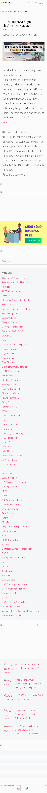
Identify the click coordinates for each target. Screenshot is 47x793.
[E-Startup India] (7, 3)
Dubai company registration (14, 366)
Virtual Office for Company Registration (20, 611)
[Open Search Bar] (29, 3)
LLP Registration (9, 486)
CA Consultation (9, 318)
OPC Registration (10, 509)
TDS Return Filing (10, 571)
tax (3, 562)
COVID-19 (7, 335)
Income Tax (7, 446)
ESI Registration (9, 384)
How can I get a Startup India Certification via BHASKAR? (23, 146)
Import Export (8, 442)
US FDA (5, 597)
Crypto (5, 340)
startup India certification (13, 557)
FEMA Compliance (10, 393)
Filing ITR (6, 402)
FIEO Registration (10, 397)
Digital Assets (8, 353)
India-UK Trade (9, 451)
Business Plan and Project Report (17, 309)
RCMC (5, 535)
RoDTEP (6, 544)
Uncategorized (9, 593)
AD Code (6, 286)
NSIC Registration (10, 504)
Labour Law (7, 473)
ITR (3, 468)
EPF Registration (10, 380)
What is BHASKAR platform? (18, 165)
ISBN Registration (10, 460)
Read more (9, 122)
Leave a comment (15, 174)
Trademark (7, 575)
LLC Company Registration (14, 482)
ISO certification (9, 464)
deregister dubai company (14, 344)
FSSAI (4, 411)
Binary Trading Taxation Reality (16, 300)
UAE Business (8, 580)
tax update (6, 566)
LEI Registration (9, 477)
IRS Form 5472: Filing (12, 455)
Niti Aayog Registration (13, 500)
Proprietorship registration (14, 526)
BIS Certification (9, 304)
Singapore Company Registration (17, 548)
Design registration (11, 349)
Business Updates (16, 132)
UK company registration (13, 588)
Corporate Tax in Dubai (12, 331)
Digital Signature (10, 358)
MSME (5, 491)
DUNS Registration (11, 371)
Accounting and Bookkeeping (15, 282)
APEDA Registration (11, 291)
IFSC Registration (10, 437)
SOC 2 (5, 553)
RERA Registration (10, 540)
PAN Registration (10, 513)
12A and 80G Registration (14, 278)
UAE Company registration (14, 584)
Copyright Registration (12, 326)
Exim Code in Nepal (11, 389)
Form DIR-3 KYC (9, 406)
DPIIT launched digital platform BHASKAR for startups (18, 25)
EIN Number (7, 375)
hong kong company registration (16, 433)
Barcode (6, 295)
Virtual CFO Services (11, 606)
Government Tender (11, 415)
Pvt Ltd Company (9, 531)
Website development (12, 615)
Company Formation (11, 322)
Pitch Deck (7, 522)
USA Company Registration (14, 602)
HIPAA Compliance (11, 424)
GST (4, 420)
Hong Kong (7, 429)
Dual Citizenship (9, 362)
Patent (5, 517)
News (4, 495)
